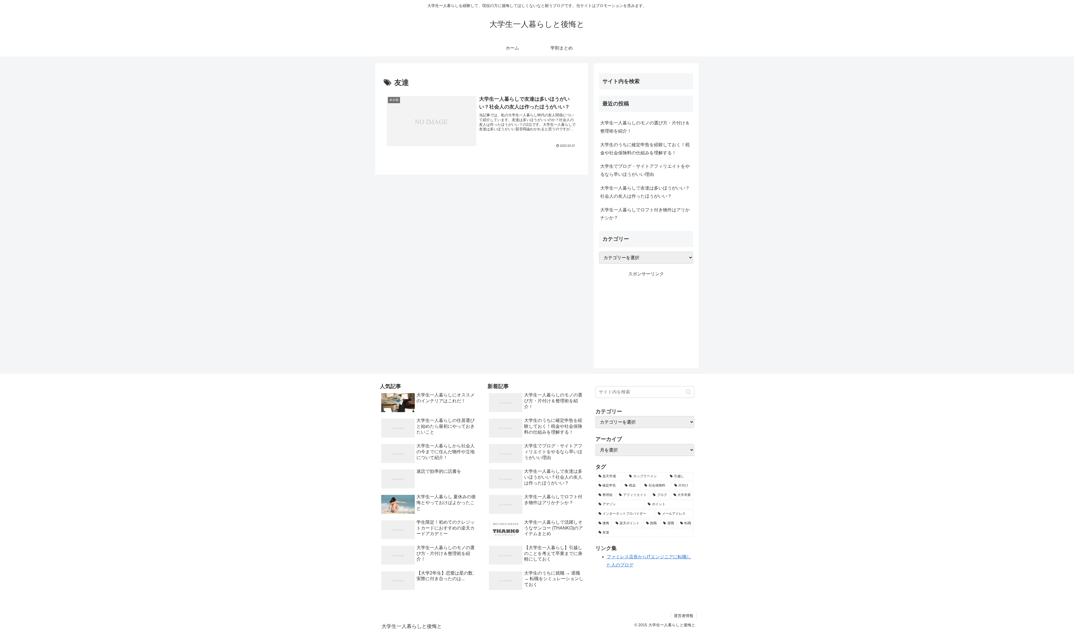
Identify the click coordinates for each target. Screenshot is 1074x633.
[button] (688, 392)
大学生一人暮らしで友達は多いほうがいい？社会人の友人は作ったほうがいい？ (645, 192)
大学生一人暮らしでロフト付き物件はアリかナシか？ (645, 213)
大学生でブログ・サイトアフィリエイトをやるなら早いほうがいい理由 (645, 170)
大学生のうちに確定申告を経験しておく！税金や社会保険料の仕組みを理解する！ (645, 148)
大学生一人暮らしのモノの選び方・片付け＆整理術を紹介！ (645, 127)
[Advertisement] (646, 317)
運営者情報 (683, 615)
